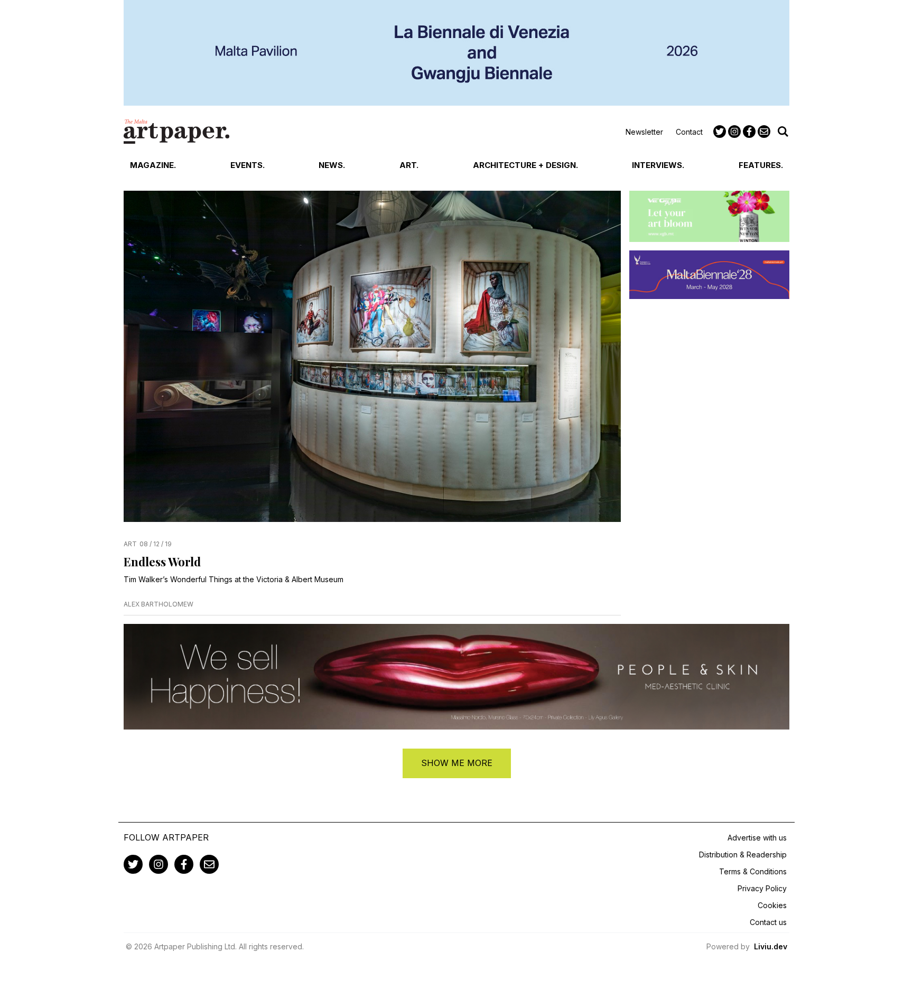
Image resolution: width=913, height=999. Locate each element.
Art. (408, 165)
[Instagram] (734, 131)
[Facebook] (749, 131)
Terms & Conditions (753, 871)
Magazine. (153, 165)
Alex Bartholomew (158, 604)
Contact (689, 131)
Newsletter (644, 131)
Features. (761, 165)
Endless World (162, 561)
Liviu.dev (770, 946)
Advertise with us (757, 837)
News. (332, 165)
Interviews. (658, 165)
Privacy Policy (762, 888)
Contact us (768, 922)
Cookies (772, 905)
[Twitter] (719, 131)
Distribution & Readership (743, 854)
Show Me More (456, 763)
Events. (247, 165)
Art (130, 544)
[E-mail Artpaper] (764, 131)
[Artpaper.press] (176, 131)
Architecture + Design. (525, 165)
